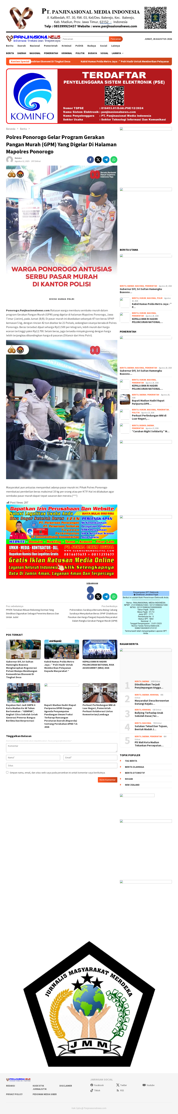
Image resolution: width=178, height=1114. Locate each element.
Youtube (150, 1085)
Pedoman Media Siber (45, 1094)
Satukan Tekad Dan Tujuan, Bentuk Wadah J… (151, 728)
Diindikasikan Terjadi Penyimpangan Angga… (149, 686)
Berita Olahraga (134, 766)
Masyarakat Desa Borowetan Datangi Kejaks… (152, 702)
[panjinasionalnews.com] (33, 38)
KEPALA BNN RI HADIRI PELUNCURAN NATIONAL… (147, 320)
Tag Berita (131, 760)
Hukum (142, 298)
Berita (123, 286)
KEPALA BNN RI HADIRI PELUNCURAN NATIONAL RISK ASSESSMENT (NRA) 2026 (98, 664)
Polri (160, 298)
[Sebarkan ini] (90, 159)
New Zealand (132, 784)
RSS (122, 1090)
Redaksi (10, 1085)
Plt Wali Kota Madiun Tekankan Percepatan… (149, 744)
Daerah (130, 286)
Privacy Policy (14, 1094)
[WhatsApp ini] (113, 159)
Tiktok (97, 1090)
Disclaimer (65, 1085)
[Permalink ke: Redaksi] (9, 159)
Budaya (142, 425)
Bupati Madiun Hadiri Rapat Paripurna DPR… (148, 402)
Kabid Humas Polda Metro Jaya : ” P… (152, 305)
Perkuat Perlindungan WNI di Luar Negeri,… (149, 417)
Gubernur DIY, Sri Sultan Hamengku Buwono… (141, 291)
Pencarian (116, 38)
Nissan (129, 778)
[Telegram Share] (106, 159)
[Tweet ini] (98, 159)
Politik (136, 412)
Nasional (139, 286)
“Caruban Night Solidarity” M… (150, 431)
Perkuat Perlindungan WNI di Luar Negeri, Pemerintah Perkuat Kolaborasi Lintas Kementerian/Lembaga (99, 709)
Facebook (99, 1085)
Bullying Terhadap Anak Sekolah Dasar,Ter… (149, 714)
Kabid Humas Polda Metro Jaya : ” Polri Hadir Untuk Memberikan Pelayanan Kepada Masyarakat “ (75, 61)
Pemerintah (151, 286)
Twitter (123, 1085)
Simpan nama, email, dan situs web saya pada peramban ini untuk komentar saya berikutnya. (57, 772)
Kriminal (154, 695)
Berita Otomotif (135, 772)
